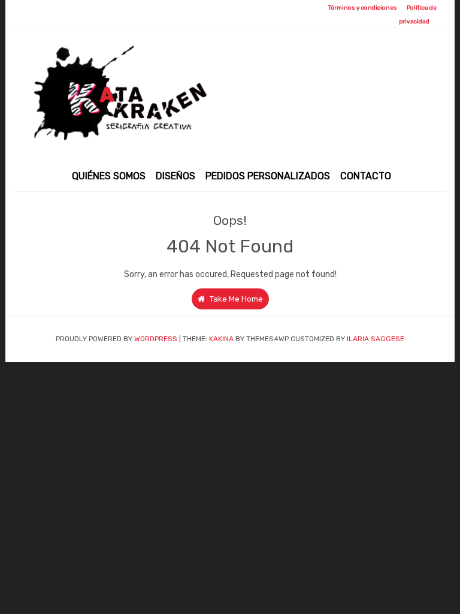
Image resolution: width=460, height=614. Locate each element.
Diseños (175, 176)
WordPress (155, 339)
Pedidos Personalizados (267, 176)
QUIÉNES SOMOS (109, 176)
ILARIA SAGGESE (375, 339)
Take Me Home (235, 298)
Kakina (221, 339)
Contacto (365, 176)
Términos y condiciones (362, 7)
